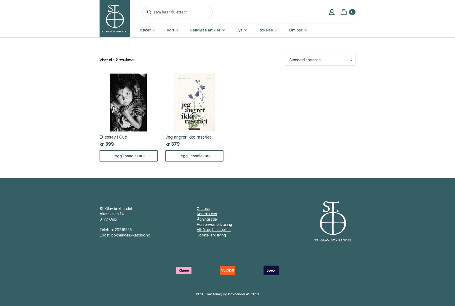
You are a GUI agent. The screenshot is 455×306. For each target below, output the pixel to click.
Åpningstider (207, 219)
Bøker (145, 30)
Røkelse (266, 30)
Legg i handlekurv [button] (129, 155)
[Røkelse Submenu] (281, 30)
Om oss (296, 30)
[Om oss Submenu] (311, 30)
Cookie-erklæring (211, 235)
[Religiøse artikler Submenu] (228, 30)
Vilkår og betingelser (214, 229)
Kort (170, 30)
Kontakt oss (207, 213)
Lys (239, 30)
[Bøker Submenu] (159, 30)
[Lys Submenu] (250, 30)
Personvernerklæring (214, 224)
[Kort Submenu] (182, 30)
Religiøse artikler (205, 30)
